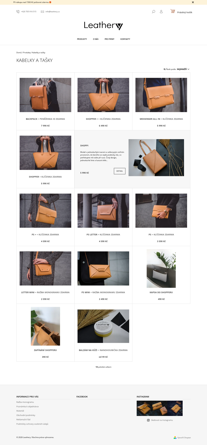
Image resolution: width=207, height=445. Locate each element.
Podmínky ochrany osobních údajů (32, 424)
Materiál (20, 410)
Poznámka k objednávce (27, 406)
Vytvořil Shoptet (184, 437)
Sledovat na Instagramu (162, 420)
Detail (119, 171)
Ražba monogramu (25, 402)
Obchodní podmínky (25, 415)
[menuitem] (82, 39)
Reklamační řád (23, 419)
